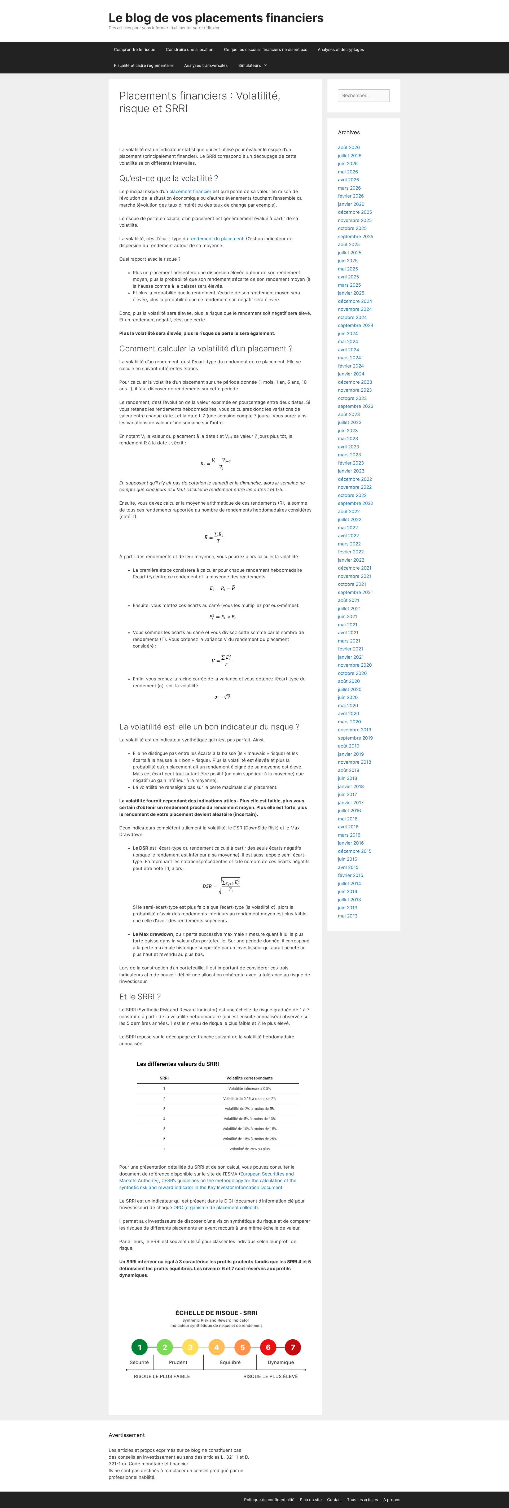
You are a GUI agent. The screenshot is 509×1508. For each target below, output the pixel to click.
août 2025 (349, 244)
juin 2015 (347, 859)
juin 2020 (348, 697)
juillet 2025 (349, 252)
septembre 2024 (356, 325)
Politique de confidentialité (269, 1499)
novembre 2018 (354, 762)
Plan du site (311, 1499)
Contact (334, 1499)
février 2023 (351, 463)
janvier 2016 (351, 843)
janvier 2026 (351, 204)
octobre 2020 (352, 673)
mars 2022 (349, 544)
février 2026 (351, 196)
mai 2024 (348, 341)
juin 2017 (347, 794)
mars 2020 (349, 721)
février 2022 (351, 551)
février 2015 (350, 875)
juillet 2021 (349, 608)
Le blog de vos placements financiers (216, 17)
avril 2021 (348, 632)
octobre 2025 (352, 228)
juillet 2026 (350, 155)
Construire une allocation (189, 49)
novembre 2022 (355, 487)
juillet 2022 (349, 519)
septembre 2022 (355, 503)
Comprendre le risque (134, 49)
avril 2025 (348, 276)
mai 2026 (348, 171)
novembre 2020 (355, 665)
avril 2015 (348, 867)
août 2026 (349, 147)
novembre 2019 (354, 729)
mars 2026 (349, 188)
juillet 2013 (349, 899)
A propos (391, 1499)
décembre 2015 (354, 851)
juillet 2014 (349, 883)
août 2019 (348, 746)
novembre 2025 (355, 220)
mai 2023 (348, 438)
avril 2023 (348, 446)
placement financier (190, 191)
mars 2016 (349, 835)
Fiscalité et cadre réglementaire (144, 65)
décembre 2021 (354, 568)
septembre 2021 (355, 592)
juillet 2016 (349, 810)
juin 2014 (347, 891)
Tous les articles (362, 1499)
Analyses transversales (206, 65)
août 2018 (348, 770)
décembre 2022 (355, 479)
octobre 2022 (352, 495)
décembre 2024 (355, 301)
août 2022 (349, 511)
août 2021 (348, 600)
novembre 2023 (355, 390)
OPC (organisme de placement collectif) (215, 1207)
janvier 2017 (351, 802)
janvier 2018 (351, 786)
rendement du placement (216, 238)
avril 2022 (348, 535)
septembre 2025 (355, 236)
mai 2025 (348, 269)
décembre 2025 (355, 212)
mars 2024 (349, 357)
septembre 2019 (355, 738)
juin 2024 (348, 333)
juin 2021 (347, 616)
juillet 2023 (350, 422)
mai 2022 (348, 527)
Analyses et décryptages (341, 49)
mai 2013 (348, 916)
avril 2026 (348, 179)
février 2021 (350, 649)
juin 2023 (348, 430)
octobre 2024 (352, 317)
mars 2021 (349, 641)
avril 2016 (348, 826)
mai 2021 (347, 624)
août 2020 (349, 681)
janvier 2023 (351, 471)
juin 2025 (348, 260)
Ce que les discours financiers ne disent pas (265, 49)
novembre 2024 (355, 309)
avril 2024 (348, 349)
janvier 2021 (351, 657)
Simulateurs (249, 65)
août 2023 (349, 414)
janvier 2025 (351, 293)
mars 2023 (349, 454)
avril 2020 (348, 713)
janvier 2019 (351, 754)
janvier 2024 (351, 374)
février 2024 (351, 366)
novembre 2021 (354, 576)
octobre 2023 (352, 398)
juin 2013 (347, 907)
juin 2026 (348, 163)
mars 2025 (349, 285)
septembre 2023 (356, 406)
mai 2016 (348, 818)
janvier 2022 (351, 560)
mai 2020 (348, 705)
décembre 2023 (355, 382)
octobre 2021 (352, 584)
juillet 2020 (350, 689)
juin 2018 (347, 778)
